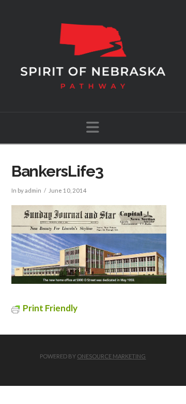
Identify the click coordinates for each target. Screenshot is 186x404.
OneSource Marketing (111, 356)
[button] (92, 127)
